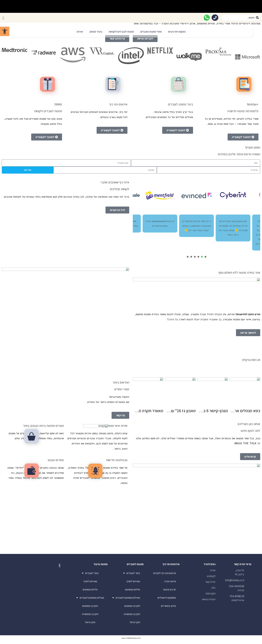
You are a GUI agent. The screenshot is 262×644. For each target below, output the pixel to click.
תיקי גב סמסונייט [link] (132, 614)
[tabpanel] (196, 214)
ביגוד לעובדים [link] (133, 573)
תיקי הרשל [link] (135, 622)
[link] (4, 31)
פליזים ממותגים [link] (132, 589)
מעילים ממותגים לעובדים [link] (128, 597)
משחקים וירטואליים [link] (167, 597)
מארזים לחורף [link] (133, 581)
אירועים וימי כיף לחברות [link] (164, 573)
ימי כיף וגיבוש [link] (169, 589)
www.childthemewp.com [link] (131, 638)
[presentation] (205, 257)
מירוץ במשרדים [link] (168, 606)
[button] (177, 31)
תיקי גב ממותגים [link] (132, 606)
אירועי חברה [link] (170, 581)
